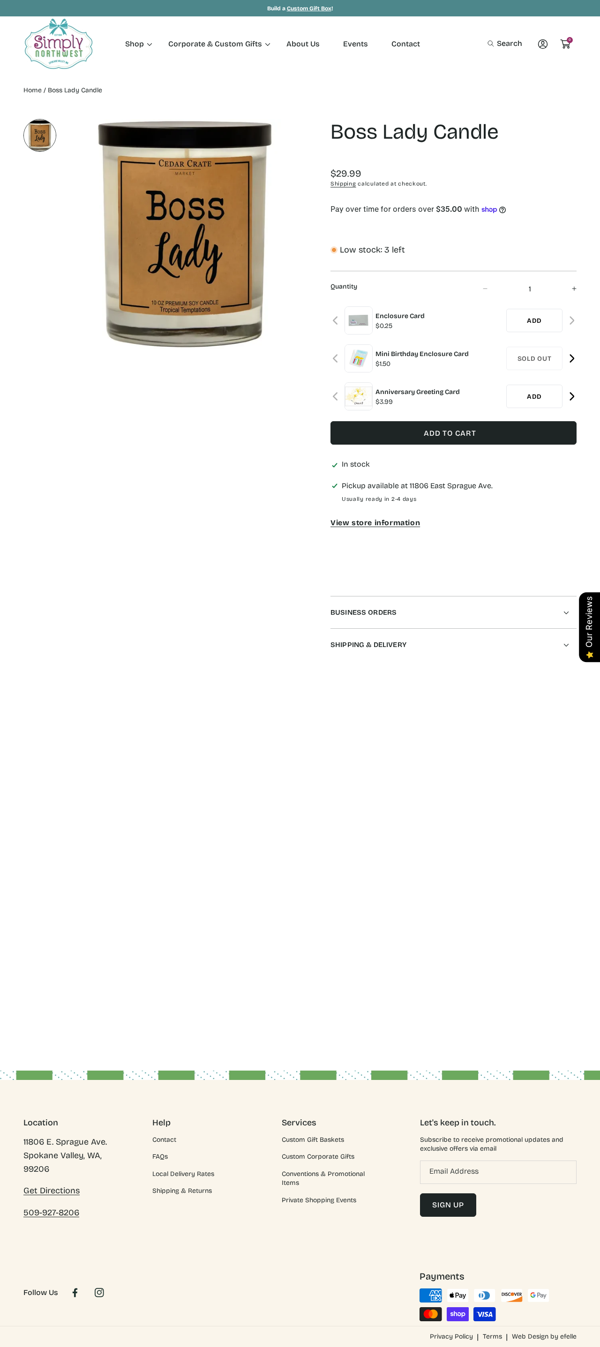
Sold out (535, 359)
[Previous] (336, 321)
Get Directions (51, 1190)
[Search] (493, 43)
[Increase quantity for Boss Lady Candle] (566, 288)
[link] (135, 43)
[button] (505, 43)
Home (32, 90)
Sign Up (448, 1204)
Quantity (343, 286)
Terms (492, 1336)
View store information (375, 522)
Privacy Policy (451, 1336)
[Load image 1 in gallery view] (39, 135)
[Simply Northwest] (58, 43)
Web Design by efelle (544, 1336)
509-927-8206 (51, 1212)
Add (534, 321)
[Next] (572, 321)
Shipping (343, 183)
